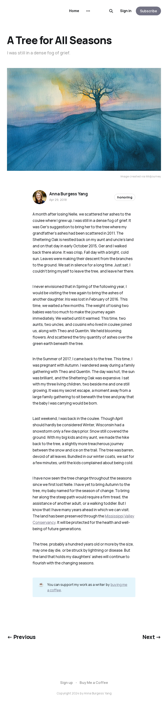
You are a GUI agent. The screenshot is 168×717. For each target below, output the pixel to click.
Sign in (125, 10)
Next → (151, 636)
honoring (124, 197)
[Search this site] (111, 11)
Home (74, 10)
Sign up (66, 682)
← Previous (21, 636)
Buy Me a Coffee (94, 682)
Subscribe (148, 11)
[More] (88, 11)
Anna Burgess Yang (68, 194)
